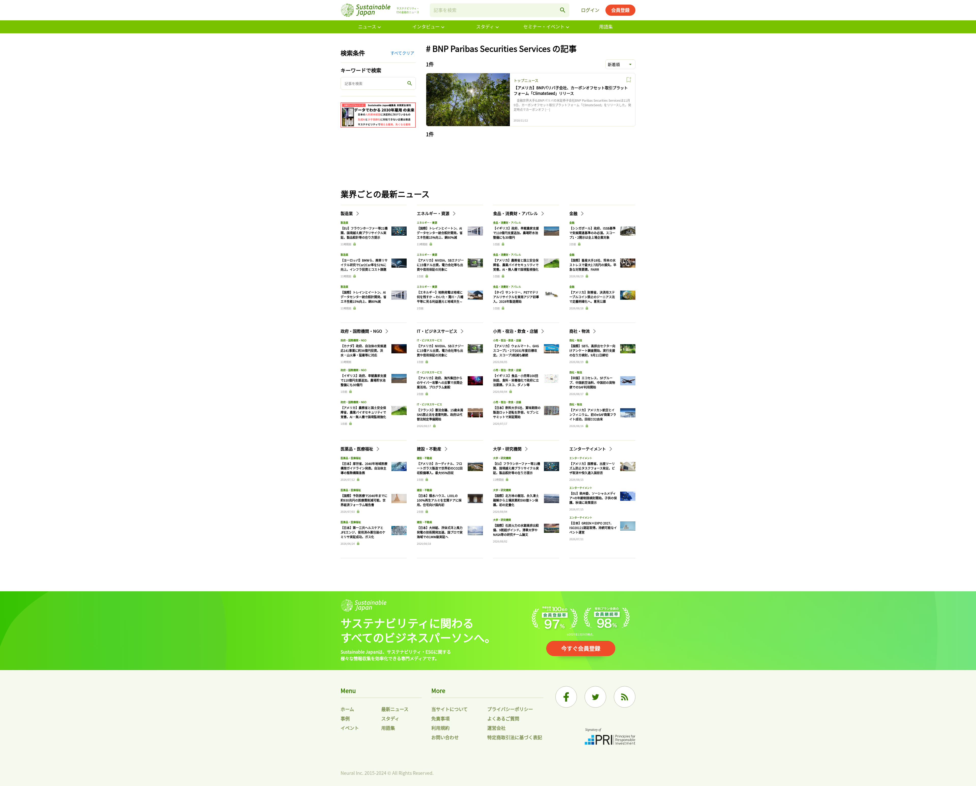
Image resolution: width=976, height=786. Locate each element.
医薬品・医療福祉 (357, 449)
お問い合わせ (445, 737)
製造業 (347, 213)
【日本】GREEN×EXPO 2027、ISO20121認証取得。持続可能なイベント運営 (593, 527)
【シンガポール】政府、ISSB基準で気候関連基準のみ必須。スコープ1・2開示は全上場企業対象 (592, 232)
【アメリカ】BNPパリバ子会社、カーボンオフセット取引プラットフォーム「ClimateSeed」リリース (571, 90)
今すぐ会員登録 (580, 648)
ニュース (367, 26)
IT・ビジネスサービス (437, 331)
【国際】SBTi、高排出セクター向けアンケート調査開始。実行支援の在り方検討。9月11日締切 (592, 350)
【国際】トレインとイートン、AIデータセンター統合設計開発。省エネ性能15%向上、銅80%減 (363, 297)
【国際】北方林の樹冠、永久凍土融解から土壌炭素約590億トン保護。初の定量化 (516, 500)
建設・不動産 (429, 449)
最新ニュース (394, 709)
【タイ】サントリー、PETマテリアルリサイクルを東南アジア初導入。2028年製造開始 (516, 297)
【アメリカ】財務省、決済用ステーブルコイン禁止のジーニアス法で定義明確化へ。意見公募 (592, 297)
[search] (562, 10)
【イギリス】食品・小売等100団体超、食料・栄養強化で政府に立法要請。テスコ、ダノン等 (516, 380)
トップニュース (526, 80)
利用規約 (440, 727)
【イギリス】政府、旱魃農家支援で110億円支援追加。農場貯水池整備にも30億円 (516, 232)
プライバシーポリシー (510, 709)
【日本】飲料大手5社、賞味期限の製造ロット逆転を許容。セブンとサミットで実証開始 (517, 412)
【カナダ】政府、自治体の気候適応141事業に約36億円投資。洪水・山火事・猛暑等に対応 (363, 350)
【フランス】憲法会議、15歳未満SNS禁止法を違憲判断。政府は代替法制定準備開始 (440, 414)
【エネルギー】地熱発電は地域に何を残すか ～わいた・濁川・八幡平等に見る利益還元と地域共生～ (440, 297)
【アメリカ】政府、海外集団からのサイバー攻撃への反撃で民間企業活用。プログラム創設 (440, 382)
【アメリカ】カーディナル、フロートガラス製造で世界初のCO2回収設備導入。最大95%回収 (440, 468)
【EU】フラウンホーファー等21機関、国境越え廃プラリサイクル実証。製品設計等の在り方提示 (364, 232)
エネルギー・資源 (433, 213)
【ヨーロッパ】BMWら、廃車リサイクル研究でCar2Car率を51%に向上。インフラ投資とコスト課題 (364, 264)
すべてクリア (402, 53)
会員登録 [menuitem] (620, 10)
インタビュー (426, 26)
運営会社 (496, 727)
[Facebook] (566, 697)
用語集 (606, 26)
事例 (345, 718)
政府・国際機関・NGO (362, 331)
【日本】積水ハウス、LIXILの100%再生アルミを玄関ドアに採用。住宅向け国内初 (439, 500)
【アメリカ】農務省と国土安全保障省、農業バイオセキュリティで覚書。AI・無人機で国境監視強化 (516, 264)
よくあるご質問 (503, 718)
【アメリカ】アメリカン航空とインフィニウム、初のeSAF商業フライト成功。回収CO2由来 (592, 414)
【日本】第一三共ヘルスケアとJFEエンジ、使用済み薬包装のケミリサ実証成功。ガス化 (363, 532)
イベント (350, 727)
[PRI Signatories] (610, 737)
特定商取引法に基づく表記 (514, 737)
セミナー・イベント (544, 26)
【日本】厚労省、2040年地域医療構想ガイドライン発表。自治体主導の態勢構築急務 (364, 468)
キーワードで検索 (361, 70)
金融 (573, 213)
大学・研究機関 (508, 449)
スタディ (485, 26)
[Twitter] (595, 697)
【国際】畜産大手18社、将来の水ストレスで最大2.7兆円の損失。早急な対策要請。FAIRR (592, 264)
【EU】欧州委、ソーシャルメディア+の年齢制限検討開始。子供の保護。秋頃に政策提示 (593, 498)
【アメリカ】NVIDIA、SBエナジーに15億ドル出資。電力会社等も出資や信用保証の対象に (440, 264)
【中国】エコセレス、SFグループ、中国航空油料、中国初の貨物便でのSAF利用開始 (592, 382)
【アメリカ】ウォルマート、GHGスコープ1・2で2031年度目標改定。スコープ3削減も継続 (516, 350)
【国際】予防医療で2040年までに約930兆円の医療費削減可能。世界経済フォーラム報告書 (364, 500)
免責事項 (440, 718)
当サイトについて (449, 709)
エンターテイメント (588, 449)
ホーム (347, 709)
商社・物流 (580, 331)
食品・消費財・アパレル (516, 213)
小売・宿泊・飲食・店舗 (516, 331)
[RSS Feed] (624, 697)
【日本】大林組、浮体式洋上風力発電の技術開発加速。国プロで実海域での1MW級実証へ (440, 532)
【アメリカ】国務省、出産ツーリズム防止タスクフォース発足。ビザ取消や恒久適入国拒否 (592, 468)
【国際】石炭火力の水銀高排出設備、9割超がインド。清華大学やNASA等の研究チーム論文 (516, 530)
